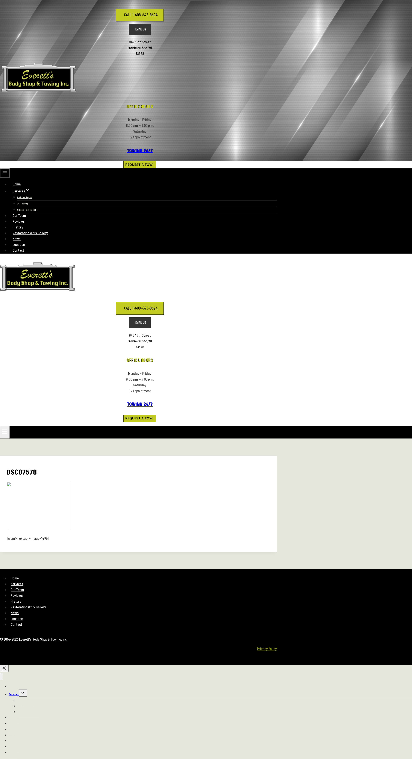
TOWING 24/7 (140, 151)
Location (19, 244)
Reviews (19, 221)
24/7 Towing (23, 204)
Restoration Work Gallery (30, 233)
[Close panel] (4, 668)
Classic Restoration (26, 210)
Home (17, 184)
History (18, 227)
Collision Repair (24, 197)
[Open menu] (5, 432)
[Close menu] (1, 676)
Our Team (19, 215)
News (17, 239)
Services (17, 584)
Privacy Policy (267, 649)
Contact (18, 250)
